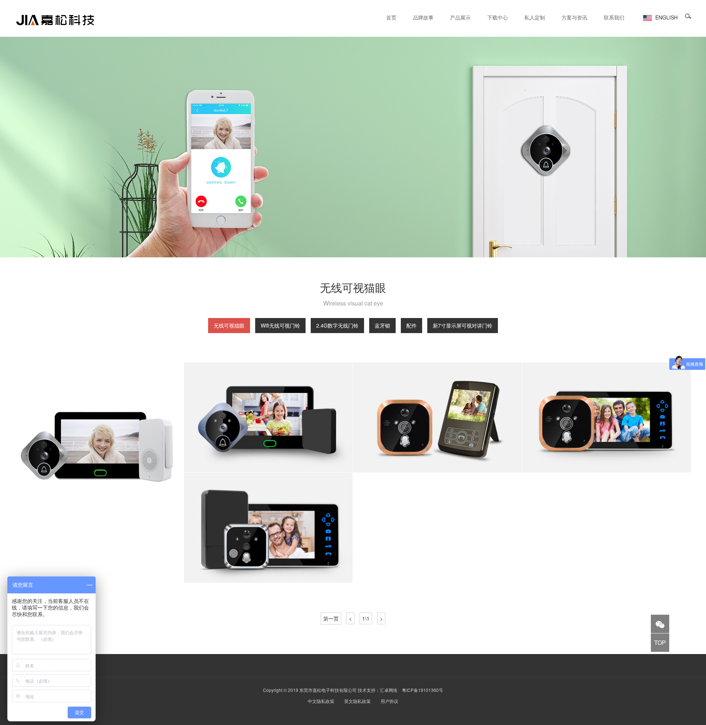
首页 (391, 17)
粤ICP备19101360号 (422, 690)
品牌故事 (423, 17)
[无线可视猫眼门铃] (268, 528)
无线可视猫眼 (229, 325)
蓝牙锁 (382, 325)
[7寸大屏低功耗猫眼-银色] (99, 447)
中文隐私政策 (321, 701)
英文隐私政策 (357, 701)
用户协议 (389, 701)
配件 (411, 325)
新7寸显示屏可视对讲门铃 (462, 325)
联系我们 (614, 17)
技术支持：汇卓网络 (377, 690)
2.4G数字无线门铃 (337, 325)
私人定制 (534, 17)
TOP (660, 642)
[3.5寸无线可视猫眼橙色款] (437, 417)
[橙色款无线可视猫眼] (606, 417)
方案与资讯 (574, 17)
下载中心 (497, 17)
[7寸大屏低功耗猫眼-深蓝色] (268, 417)
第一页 (331, 618)
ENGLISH (666, 17)
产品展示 (460, 17)
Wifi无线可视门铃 (280, 325)
